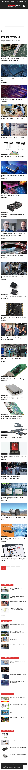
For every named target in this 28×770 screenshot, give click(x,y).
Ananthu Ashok (4, 500)
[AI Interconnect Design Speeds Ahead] (14, 91)
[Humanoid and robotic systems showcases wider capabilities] (14, 468)
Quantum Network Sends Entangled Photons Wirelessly (12, 338)
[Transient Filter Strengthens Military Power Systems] (14, 550)
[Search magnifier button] (24, 5)
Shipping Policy (5, 766)
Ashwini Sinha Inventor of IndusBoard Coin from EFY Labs (11, 61)
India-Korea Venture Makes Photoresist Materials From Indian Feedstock (17, 632)
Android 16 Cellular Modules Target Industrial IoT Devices (12, 498)
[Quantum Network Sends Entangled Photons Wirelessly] (14, 329)
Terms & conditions (17, 766)
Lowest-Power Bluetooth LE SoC (17, 667)
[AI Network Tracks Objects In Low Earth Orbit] (14, 509)
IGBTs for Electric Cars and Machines (12, 156)
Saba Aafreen (3, 120)
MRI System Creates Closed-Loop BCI (12, 118)
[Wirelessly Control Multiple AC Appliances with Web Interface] (5, 610)
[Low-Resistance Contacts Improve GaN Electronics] (14, 167)
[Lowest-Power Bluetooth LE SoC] (5, 669)
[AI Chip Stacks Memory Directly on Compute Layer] (5, 682)
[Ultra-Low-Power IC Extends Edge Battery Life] (14, 70)
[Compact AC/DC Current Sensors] (14, 429)
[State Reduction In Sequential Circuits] (5, 706)
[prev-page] (2, 615)
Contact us (11, 766)
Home (2, 34)
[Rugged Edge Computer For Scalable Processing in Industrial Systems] (14, 408)
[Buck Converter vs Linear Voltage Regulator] (5, 712)
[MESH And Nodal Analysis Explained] (5, 719)
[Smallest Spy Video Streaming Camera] (5, 603)
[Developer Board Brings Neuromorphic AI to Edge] (14, 309)
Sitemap (18, 767)
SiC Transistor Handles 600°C (10, 196)
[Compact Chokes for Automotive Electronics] (5, 742)
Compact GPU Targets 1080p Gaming (12, 214)
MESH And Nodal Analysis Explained (17, 717)
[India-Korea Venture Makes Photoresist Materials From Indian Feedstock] (5, 633)
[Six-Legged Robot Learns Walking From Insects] (5, 626)
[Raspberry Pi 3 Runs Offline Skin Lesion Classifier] (5, 639)
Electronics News (4, 76)
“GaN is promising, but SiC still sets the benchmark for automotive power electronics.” (13, 235)
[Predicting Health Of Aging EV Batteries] (14, 129)
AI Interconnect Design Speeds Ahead (12, 99)
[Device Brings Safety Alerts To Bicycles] (5, 676)
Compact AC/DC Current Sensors (11, 437)
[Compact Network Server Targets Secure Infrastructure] (14, 530)
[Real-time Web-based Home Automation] (5, 589)
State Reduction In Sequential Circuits (18, 704)
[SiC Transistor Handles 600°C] (14, 187)
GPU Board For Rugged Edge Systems (12, 398)
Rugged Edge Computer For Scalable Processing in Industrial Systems (12, 417)
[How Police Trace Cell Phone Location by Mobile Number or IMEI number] (5, 699)
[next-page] (18, 568)
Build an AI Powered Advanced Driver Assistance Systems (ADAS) (12, 59)
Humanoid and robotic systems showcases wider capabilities (10, 477)
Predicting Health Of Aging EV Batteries (13, 137)
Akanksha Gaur (4, 82)
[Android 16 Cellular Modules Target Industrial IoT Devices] (14, 489)
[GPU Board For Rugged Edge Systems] (14, 389)
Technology (3, 231)
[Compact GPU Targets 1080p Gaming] (14, 206)
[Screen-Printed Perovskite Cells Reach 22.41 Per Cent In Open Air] (5, 646)
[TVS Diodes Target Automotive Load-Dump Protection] (14, 288)
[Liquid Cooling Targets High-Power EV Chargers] (14, 350)
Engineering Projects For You (6, 56)
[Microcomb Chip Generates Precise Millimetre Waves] (14, 268)
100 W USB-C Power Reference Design (13, 379)
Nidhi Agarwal (3, 238)
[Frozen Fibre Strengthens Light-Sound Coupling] (14, 247)
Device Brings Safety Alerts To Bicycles (18, 674)
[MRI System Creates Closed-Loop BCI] (14, 110)
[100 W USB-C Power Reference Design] (14, 370)
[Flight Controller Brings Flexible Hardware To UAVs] (14, 448)
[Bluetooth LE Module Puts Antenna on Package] (5, 662)
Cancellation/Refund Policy (11, 767)
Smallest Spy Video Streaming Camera (18, 601)
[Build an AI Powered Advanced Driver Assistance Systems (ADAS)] (14, 50)
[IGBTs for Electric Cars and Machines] (14, 148)
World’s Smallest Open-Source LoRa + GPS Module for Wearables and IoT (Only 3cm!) (17, 596)
